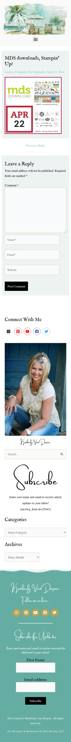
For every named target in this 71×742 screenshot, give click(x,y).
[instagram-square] (9, 331)
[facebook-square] (37, 331)
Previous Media (35, 145)
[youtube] (28, 331)
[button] (35, 39)
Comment (12, 185)
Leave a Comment (16, 72)
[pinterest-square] (18, 331)
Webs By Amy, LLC (53, 731)
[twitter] (47, 331)
